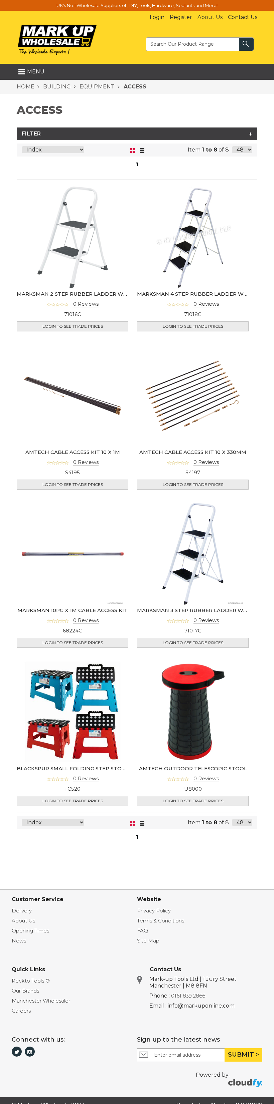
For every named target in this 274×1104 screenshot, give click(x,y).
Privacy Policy (154, 910)
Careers (21, 1011)
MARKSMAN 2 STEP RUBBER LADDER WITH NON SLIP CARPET (100, 294)
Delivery (22, 910)
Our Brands (25, 991)
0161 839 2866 (188, 996)
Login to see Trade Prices (72, 326)
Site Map (148, 940)
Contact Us (242, 17)
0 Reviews (86, 304)
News (19, 940)
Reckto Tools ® (31, 981)
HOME (25, 86)
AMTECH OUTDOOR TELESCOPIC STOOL (193, 768)
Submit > (243, 1054)
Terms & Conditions (160, 920)
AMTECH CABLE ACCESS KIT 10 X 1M (72, 452)
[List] (142, 150)
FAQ (142, 930)
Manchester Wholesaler (41, 1001)
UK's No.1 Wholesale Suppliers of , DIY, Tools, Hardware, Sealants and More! (137, 5)
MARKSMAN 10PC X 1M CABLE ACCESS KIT (72, 610)
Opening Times (30, 930)
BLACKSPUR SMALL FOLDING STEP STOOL (73, 768)
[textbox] (193, 44)
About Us (210, 17)
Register (181, 17)
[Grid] (132, 150)
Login (157, 17)
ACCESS (134, 86)
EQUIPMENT (96, 86)
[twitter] (17, 1052)
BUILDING (56, 86)
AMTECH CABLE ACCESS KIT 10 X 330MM (192, 452)
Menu (35, 71)
